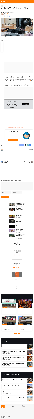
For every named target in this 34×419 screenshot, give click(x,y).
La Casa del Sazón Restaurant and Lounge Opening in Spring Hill (13, 397)
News (31, 394)
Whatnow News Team (5, 312)
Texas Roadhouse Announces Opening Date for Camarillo (11, 385)
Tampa (31, 400)
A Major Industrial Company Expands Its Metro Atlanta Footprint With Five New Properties (20, 235)
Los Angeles (30, 388)
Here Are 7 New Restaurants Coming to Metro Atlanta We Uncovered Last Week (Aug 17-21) (20, 210)
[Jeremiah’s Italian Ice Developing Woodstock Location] (12, 230)
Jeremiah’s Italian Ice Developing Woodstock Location (19, 230)
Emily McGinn (21, 217)
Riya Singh (21, 206)
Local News (4, 307)
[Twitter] (31, 149)
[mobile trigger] (33, 1)
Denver (31, 382)
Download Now (17, 288)
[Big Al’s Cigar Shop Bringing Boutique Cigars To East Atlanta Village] (12, 221)
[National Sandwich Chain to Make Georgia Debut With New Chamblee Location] (12, 204)
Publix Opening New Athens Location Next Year (10, 345)
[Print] (9, 16)
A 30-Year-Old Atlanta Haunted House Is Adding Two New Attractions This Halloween (25, 310)
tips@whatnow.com (16, 267)
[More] (11, 16)
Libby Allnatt (8, 13)
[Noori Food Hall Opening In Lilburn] (12, 226)
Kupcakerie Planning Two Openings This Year (20, 215)
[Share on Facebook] (4, 16)
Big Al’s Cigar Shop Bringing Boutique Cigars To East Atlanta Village (20, 220)
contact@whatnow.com (5, 412)
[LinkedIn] (32, 149)
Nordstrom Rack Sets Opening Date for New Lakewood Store (12, 379)
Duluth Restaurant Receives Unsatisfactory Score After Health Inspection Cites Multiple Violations (8, 326)
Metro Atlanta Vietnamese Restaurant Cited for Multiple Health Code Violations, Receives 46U (25, 326)
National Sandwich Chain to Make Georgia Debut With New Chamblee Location (20, 204)
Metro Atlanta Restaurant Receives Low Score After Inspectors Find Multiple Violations (8, 310)
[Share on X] (6, 16)
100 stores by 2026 (27, 80)
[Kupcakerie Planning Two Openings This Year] (12, 216)
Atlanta (30, 348)
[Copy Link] (7, 16)
